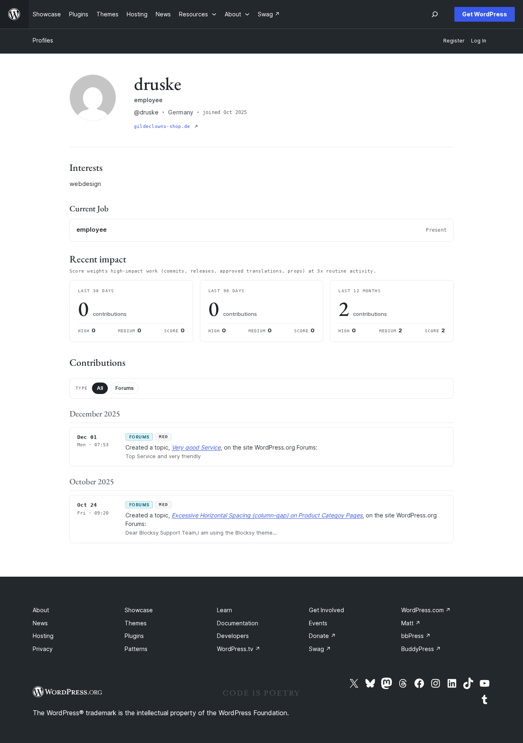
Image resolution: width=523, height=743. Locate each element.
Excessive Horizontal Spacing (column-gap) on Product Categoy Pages (267, 515)
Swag (320, 648)
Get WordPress (484, 14)
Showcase (139, 609)
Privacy (43, 648)
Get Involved (326, 609)
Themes (136, 623)
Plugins (134, 635)
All (100, 388)
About (41, 609)
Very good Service (196, 447)
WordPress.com (426, 609)
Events (318, 623)
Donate (322, 635)
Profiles (43, 40)
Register (454, 41)
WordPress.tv (238, 648)
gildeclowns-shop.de (163, 126)
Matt (410, 623)
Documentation (237, 623)
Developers (233, 635)
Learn (224, 609)
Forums (124, 388)
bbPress (416, 635)
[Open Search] (434, 14)
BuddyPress (421, 648)
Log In (478, 41)
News (40, 623)
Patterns (136, 648)
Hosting (43, 635)
